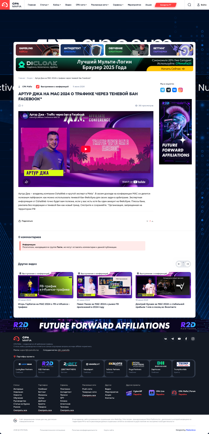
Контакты (109, 398)
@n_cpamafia (63, 350)
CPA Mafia (27, 86)
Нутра (41, 398)
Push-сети (87, 389)
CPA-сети (80, 5)
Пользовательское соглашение (52, 430)
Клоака (63, 401)
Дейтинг (42, 401)
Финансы (42, 395)
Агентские (65, 404)
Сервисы (117, 5)
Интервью (18, 389)
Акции (148, 5)
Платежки (65, 389)
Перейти (137, 394)
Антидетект (66, 392)
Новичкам (18, 392)
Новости (18, 395)
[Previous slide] (179, 264)
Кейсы (56, 5)
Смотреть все (20, 410)
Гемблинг (42, 389)
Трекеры (64, 407)
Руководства (20, 401)
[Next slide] (187, 264)
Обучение (18, 398)
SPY (62, 398)
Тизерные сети (89, 392)
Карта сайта (109, 430)
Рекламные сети (99, 5)
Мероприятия (134, 5)
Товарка (42, 407)
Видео (68, 5)
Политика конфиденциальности (84, 430)
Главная (32, 5)
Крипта (41, 404)
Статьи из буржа (22, 404)
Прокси (64, 395)
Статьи (43, 5)
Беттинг (42, 392)
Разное (17, 407)
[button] (183, 262)
